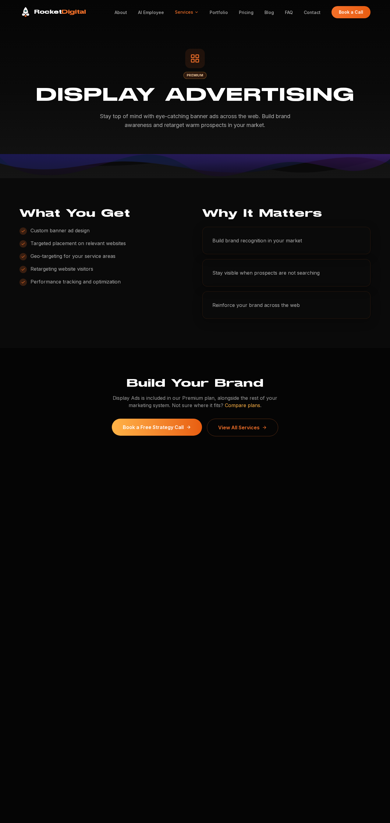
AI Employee (151, 12)
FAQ (289, 12)
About (121, 12)
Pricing (246, 12)
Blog (269, 12)
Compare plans (242, 405)
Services (184, 12)
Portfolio (219, 12)
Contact (312, 12)
